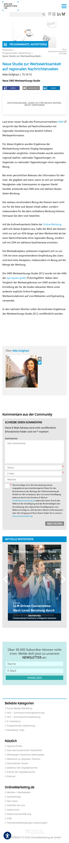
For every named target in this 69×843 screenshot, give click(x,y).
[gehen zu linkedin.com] (59, 15)
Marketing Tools (15, 730)
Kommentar (11, 438)
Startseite (7, 49)
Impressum (13, 809)
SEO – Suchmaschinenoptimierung (25, 712)
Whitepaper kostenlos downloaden (25, 754)
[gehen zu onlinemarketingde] (49, 14)
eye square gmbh (16, 277)
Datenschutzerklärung (22, 516)
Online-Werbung (52, 224)
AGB (9, 818)
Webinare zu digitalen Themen (23, 759)
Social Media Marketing (19, 708)
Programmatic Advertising (16, 53)
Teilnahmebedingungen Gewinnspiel (27, 822)
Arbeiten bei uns (16, 805)
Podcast (11, 776)
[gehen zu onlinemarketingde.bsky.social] (63, 15)
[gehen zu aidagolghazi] (40, 363)
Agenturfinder (14, 746)
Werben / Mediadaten (19, 792)
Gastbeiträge (14, 796)
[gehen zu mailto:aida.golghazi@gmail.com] (40, 359)
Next (62, 579)
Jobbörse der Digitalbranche (22, 767)
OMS (61, 121)
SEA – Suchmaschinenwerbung (23, 717)
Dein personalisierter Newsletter (24, 750)
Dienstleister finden (17, 763)
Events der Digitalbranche (21, 772)
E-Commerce (14, 721)
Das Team (12, 801)
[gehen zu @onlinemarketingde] (54, 15)
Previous (7, 579)
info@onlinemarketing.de (23, 500)
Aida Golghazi (20, 350)
